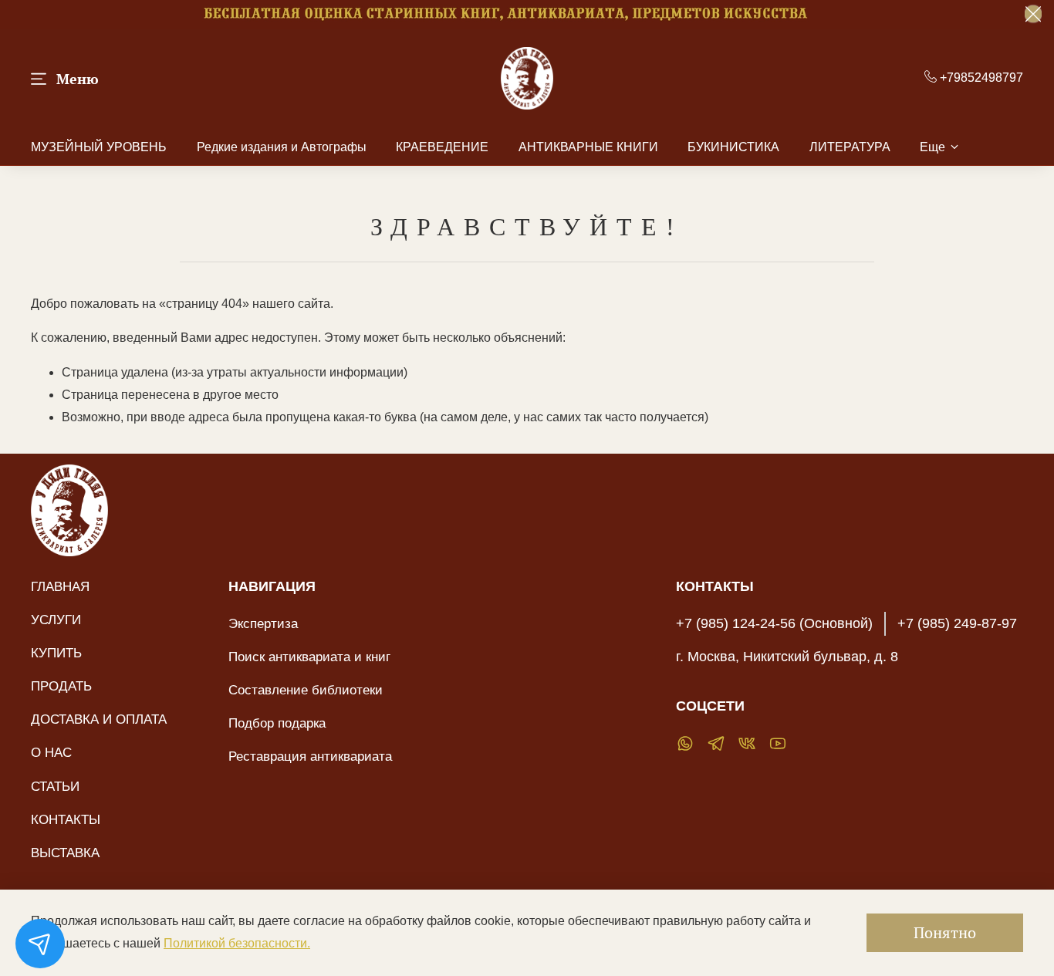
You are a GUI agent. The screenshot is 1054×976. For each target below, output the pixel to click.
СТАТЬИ (55, 786)
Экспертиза (263, 623)
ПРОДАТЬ (61, 686)
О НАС (51, 752)
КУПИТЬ (56, 652)
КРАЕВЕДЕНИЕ (442, 147)
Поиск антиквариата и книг (309, 656)
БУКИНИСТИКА (733, 147)
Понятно (945, 932)
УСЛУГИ (56, 619)
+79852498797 (980, 77)
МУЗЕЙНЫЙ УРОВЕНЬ (99, 147)
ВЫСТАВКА (65, 852)
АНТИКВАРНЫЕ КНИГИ (588, 147)
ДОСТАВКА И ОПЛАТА (99, 719)
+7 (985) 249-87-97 (957, 623)
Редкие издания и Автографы (282, 147)
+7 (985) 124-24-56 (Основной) (774, 623)
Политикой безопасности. (237, 943)
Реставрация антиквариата (310, 756)
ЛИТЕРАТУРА (849, 147)
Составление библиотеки (305, 689)
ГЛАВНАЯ (60, 586)
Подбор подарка (277, 723)
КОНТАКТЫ (65, 819)
